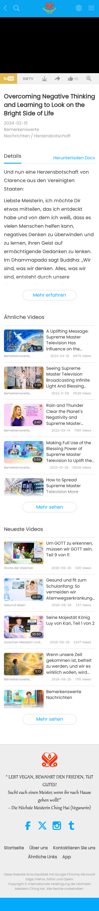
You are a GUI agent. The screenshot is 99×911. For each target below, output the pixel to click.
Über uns (38, 848)
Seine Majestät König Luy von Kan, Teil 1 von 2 (70, 620)
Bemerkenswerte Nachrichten (21, 132)
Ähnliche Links (42, 857)
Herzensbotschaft (52, 136)
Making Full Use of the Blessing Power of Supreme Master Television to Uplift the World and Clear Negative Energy (69, 452)
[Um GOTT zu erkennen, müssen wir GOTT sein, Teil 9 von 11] (24, 553)
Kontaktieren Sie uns (74, 848)
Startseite (14, 848)
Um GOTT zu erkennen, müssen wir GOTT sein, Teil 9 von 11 (69, 549)
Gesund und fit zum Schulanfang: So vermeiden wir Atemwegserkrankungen (69, 589)
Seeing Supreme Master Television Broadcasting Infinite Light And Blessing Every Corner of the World (68, 377)
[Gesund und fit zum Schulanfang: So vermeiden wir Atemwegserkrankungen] (24, 589)
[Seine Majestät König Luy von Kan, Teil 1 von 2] (24, 627)
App (66, 857)
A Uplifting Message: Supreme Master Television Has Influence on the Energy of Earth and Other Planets (67, 340)
